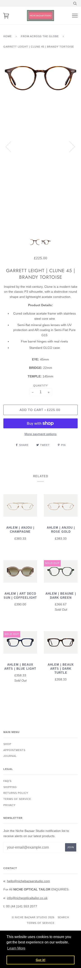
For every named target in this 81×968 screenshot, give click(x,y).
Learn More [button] (16, 948)
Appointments (14, 750)
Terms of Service (40, 923)
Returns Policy (15, 793)
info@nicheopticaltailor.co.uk (27, 898)
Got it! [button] (40, 960)
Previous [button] (11, 146)
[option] (40, 146)
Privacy (9, 805)
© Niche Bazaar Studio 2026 (33, 917)
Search (63, 917)
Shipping (10, 787)
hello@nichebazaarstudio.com (28, 881)
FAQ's (7, 781)
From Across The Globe (40, 36)
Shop (7, 744)
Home (7, 36)
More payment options (40, 434)
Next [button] (69, 146)
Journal (10, 756)
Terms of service (17, 799)
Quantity (40, 385)
